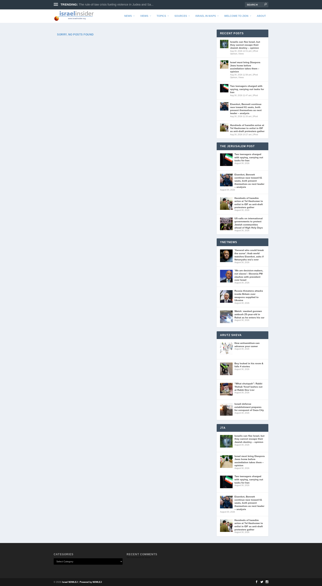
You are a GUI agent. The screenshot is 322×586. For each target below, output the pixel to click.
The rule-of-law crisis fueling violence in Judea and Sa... (116, 4)
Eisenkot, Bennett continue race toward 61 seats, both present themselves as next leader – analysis (246, 109)
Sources (180, 16)
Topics (161, 16)
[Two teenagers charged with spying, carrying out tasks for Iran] (224, 88)
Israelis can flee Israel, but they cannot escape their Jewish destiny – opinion (245, 44)
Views (144, 16)
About (261, 16)
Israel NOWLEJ (70, 582)
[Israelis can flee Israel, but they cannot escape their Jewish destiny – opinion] (224, 44)
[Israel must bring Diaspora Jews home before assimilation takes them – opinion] (224, 64)
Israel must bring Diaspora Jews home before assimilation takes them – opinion (245, 67)
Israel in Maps (205, 16)
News (128, 16)
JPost (255, 95)
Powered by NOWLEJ (91, 582)
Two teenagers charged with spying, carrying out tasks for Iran (247, 89)
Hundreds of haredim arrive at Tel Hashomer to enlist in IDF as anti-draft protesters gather (247, 128)
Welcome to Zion (236, 16)
